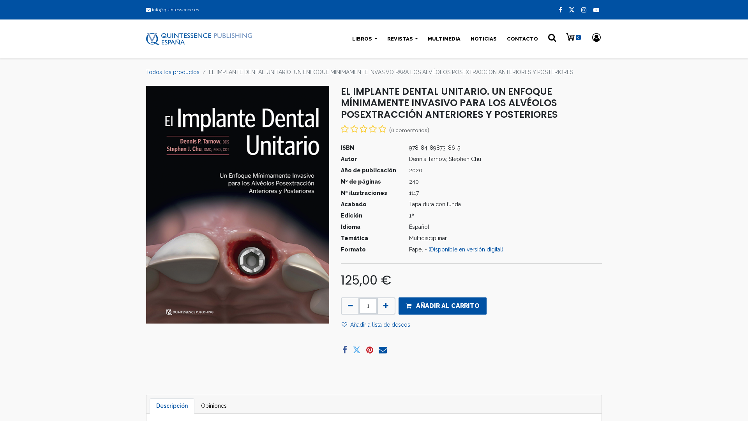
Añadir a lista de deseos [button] (380, 325)
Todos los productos (172, 72)
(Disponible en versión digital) (466, 249)
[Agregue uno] (385, 306)
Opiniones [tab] (214, 406)
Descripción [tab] (172, 406)
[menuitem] (444, 38)
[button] (443, 306)
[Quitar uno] (350, 306)
